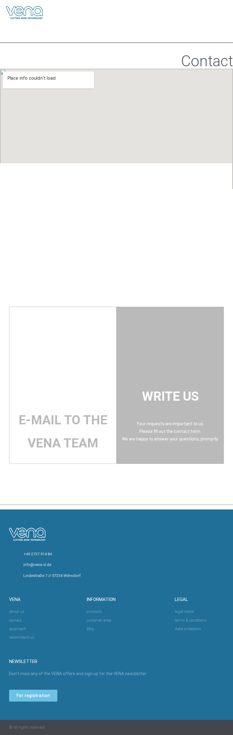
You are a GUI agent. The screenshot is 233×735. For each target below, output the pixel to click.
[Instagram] (210, 727)
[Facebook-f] (198, 727)
